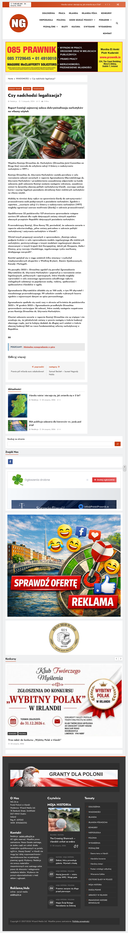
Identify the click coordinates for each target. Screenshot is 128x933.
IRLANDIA (73, 13)
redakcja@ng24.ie (26, 836)
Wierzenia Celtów (97, 874)
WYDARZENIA (105, 26)
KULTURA (76, 26)
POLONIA (61, 19)
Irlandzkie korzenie (98, 858)
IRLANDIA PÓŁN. (89, 13)
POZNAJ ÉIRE (49, 26)
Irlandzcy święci (96, 863)
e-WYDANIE (89, 26)
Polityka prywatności (80, 921)
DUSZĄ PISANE (94, 889)
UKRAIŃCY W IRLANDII (97, 895)
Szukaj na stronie (16, 439)
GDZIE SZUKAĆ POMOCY (81, 19)
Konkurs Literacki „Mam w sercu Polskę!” (29, 740)
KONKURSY (106, 13)
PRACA (62, 13)
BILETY (65, 26)
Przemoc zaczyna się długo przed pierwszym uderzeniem (67, 891)
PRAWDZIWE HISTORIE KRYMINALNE (97, 901)
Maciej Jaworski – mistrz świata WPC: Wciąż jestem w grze (67, 877)
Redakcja (13, 101)
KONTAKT (107, 33)
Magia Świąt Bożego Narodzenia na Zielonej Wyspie (66, 905)
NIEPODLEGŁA (46, 19)
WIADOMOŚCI (38, 89)
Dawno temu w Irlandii (99, 853)
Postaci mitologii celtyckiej (100, 869)
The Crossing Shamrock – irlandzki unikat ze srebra (62, 840)
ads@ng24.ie (15, 894)
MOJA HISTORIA (68, 857)
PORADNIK (104, 19)
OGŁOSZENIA (48, 13)
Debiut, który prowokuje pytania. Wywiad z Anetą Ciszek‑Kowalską (66, 863)
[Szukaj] (118, 444)
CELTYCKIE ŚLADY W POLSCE (100, 879)
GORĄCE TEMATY (15, 89)
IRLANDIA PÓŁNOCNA (98, 822)
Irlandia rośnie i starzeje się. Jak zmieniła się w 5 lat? (81, 4)
